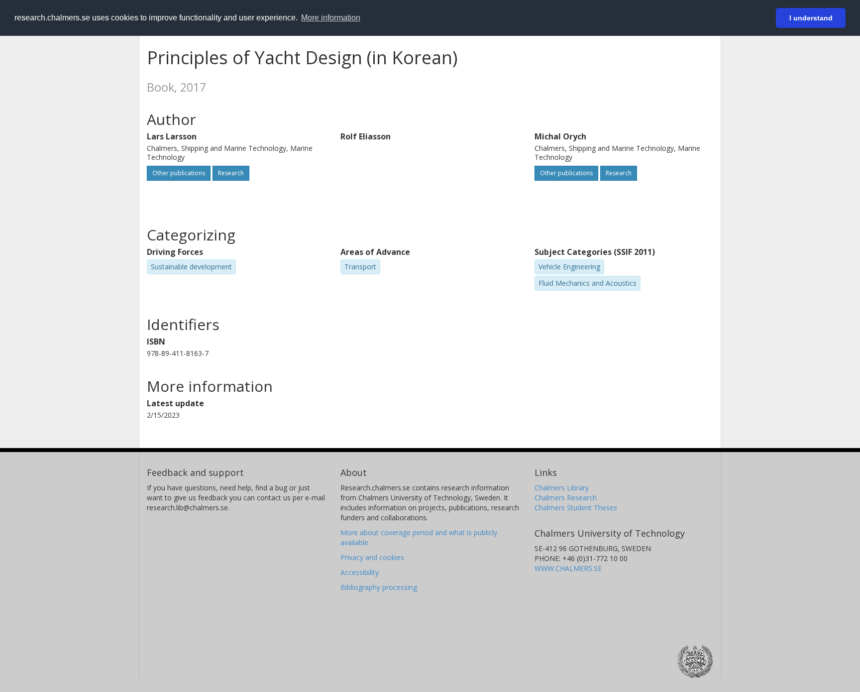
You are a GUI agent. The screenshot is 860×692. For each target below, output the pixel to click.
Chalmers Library (562, 487)
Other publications (178, 173)
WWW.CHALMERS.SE (568, 568)
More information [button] (330, 17)
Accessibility (359, 572)
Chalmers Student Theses (576, 507)
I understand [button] (811, 18)
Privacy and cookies (372, 557)
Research (231, 173)
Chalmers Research (566, 497)
